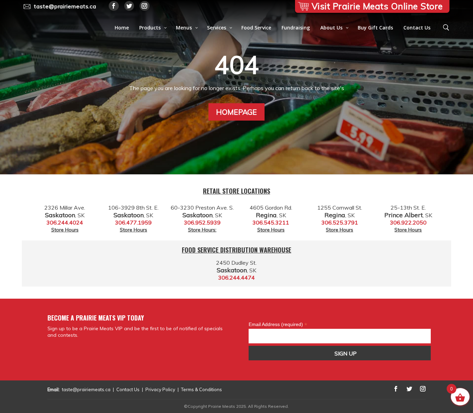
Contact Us (128, 389)
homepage (236, 111)
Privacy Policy (160, 389)
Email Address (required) (278, 324)
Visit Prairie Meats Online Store (377, 6)
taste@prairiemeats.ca (86, 389)
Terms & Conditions (201, 389)
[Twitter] (129, 6)
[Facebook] (114, 6)
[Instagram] (145, 6)
